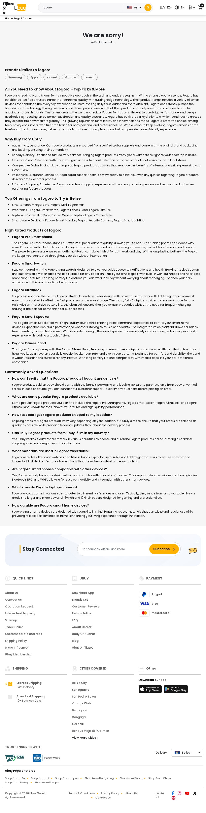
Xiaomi (52, 77)
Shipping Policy (16, 641)
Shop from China (159, 778)
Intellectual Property (20, 613)
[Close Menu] (4, 8)
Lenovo (89, 77)
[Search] (147, 7)
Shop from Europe (47, 782)
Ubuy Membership (18, 654)
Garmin (70, 77)
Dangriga (79, 717)
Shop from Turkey (17, 782)
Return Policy (81, 613)
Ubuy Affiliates (82, 648)
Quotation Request (19, 606)
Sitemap (11, 620)
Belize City (79, 683)
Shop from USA (15, 778)
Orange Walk (81, 703)
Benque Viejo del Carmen (90, 731)
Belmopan (79, 710)
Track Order (14, 627)
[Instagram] (179, 794)
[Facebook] (173, 794)
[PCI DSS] (14, 758)
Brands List (80, 600)
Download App (83, 593)
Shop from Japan (66, 778)
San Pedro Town (84, 697)
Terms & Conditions (82, 793)
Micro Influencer (17, 648)
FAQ (75, 620)
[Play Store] (176, 690)
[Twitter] (195, 794)
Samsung (15, 77)
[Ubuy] (20, 7)
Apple (34, 77)
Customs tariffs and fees (23, 634)
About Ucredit (82, 627)
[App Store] (151, 690)
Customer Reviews (85, 606)
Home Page (12, 18)
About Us (12, 593)
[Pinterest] (173, 798)
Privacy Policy (110, 793)
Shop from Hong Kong (99, 778)
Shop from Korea (131, 778)
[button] (165, 7)
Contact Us (13, 600)
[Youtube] (187, 794)
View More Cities (84, 738)
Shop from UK (40, 778)
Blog (75, 641)
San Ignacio (80, 690)
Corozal (78, 724)
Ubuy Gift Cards (84, 634)
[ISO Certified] (45, 758)
